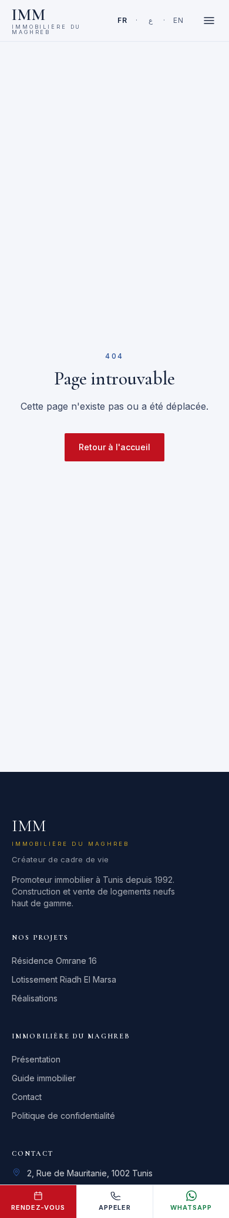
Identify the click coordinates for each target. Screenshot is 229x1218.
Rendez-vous (38, 1207)
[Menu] (209, 20)
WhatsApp (190, 1207)
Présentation (36, 1059)
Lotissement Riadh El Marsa (64, 979)
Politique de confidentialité (63, 1116)
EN (178, 20)
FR (122, 20)
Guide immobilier (44, 1078)
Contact (27, 1097)
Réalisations (35, 998)
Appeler (115, 1207)
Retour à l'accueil (114, 447)
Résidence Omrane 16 (54, 961)
